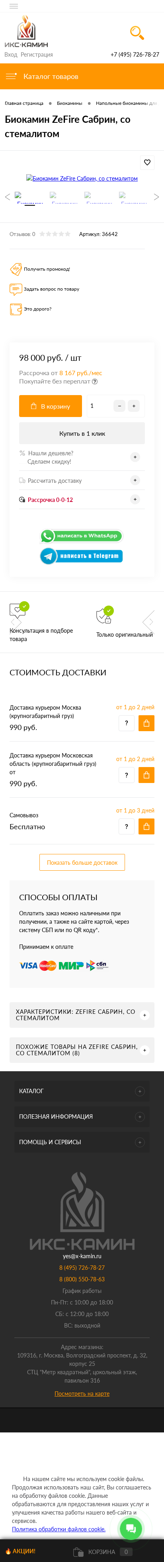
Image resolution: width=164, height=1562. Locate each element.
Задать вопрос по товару (51, 289)
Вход (11, 54)
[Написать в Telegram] (82, 563)
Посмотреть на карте (82, 1393)
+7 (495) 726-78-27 (135, 54)
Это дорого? (37, 309)
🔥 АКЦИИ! (20, 1551)
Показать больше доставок (82, 862)
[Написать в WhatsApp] (82, 542)
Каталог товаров (49, 76)
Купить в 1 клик (82, 433)
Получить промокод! (47, 269)
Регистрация (37, 54)
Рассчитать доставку (55, 480)
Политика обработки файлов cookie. (58, 1529)
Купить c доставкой (146, 723)
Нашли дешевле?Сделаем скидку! (46, 457)
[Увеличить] (82, 178)
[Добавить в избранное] (147, 162)
